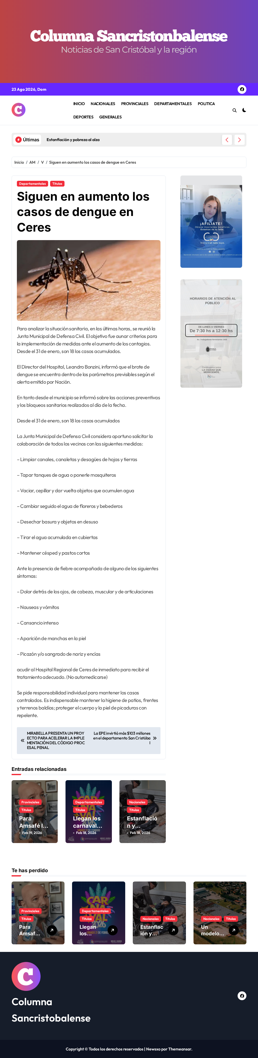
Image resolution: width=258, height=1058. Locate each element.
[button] (240, 140)
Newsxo (153, 1048)
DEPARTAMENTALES (172, 103)
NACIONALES (103, 103)
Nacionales (137, 802)
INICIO (79, 103)
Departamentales (32, 184)
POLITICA (206, 103)
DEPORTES (83, 116)
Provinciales (30, 802)
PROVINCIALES (134, 103)
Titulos (57, 184)
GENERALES (110, 116)
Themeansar (179, 1048)
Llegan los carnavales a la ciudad (88, 825)
